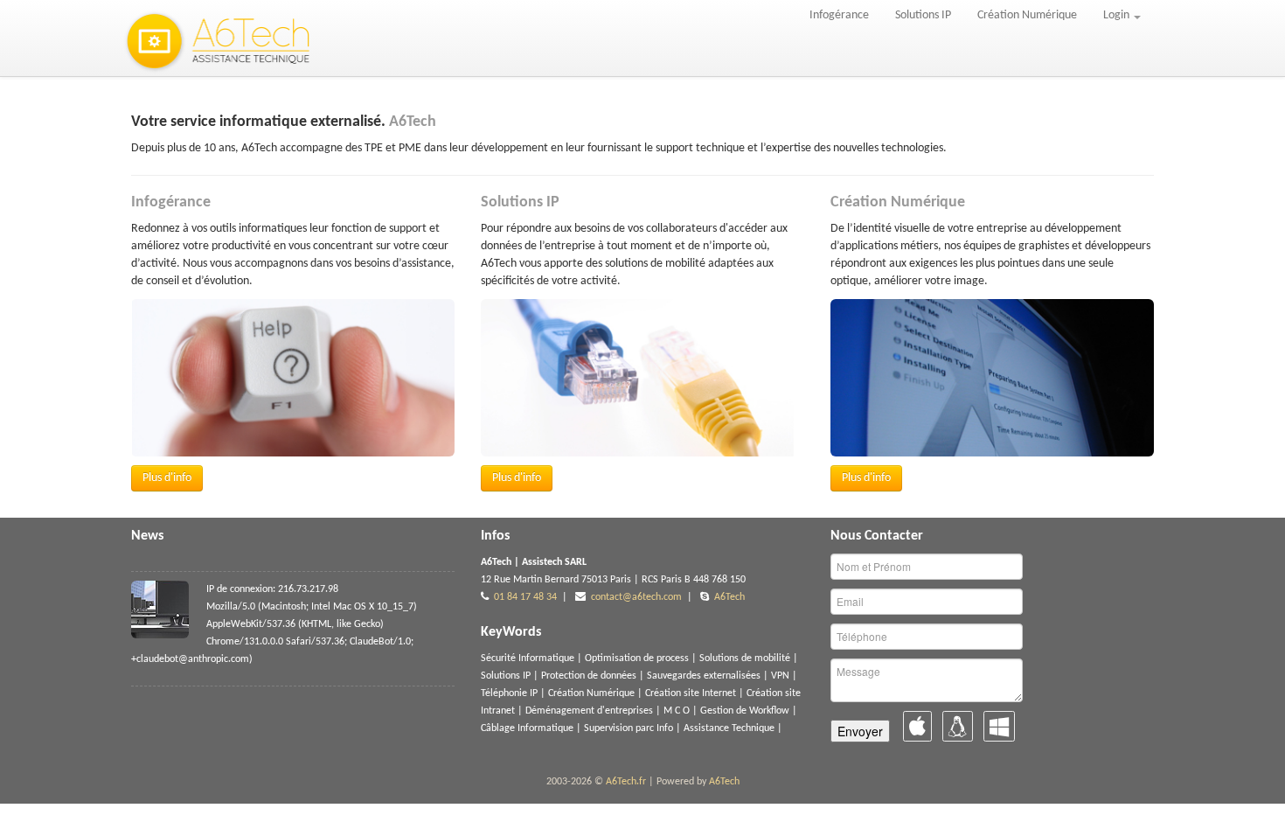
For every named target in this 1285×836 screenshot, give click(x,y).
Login (1117, 15)
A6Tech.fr (626, 782)
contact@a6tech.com (636, 597)
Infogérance (839, 15)
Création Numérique (1027, 15)
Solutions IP (923, 15)
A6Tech (729, 597)
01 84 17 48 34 (525, 597)
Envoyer (860, 731)
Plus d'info (166, 477)
